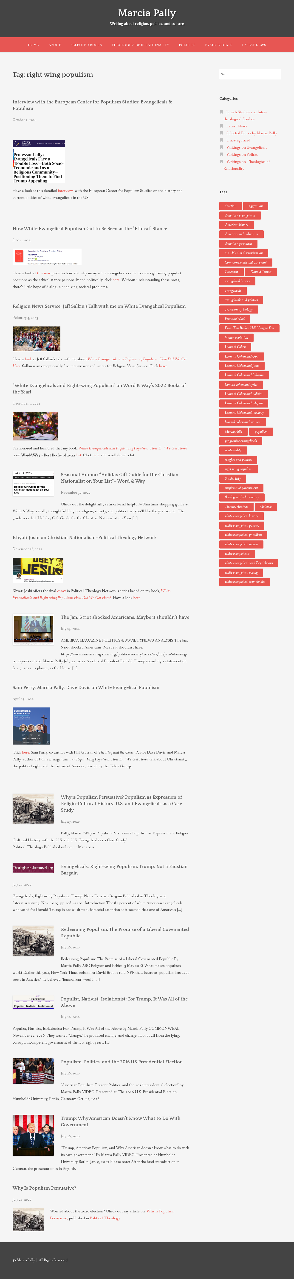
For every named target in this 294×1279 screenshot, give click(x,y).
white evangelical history (241, 516)
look (28, 359)
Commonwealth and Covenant (246, 262)
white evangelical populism (243, 534)
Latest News (254, 45)
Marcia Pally (147, 13)
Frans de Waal (235, 318)
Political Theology (105, 1218)
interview (66, 191)
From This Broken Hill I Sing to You (249, 328)
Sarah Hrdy (233, 478)
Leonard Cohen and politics (243, 394)
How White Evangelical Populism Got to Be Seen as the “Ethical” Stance (90, 228)
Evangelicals (218, 45)
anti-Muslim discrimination (244, 253)
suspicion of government (241, 488)
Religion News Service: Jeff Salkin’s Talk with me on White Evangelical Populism (99, 306)
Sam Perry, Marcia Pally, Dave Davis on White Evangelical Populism (86, 687)
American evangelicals (240, 215)
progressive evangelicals (241, 441)
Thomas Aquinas (236, 506)
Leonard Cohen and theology (244, 412)
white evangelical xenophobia (245, 581)
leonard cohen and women (242, 422)
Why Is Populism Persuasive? (44, 1188)
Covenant (231, 272)
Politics (187, 45)
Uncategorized (238, 140)
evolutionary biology (239, 309)
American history (236, 225)
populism (261, 431)
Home (33, 45)
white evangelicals (237, 553)
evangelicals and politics (241, 300)
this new (44, 273)
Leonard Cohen (235, 347)
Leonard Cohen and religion (244, 403)
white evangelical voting (241, 572)
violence (265, 506)
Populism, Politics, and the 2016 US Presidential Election (122, 1062)
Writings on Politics (242, 154)
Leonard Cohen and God (242, 356)
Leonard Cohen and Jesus (242, 365)
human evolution (236, 337)
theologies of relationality (242, 497)
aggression (256, 206)
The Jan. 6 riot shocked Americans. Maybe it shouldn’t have (125, 617)
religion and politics (238, 459)
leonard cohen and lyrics (241, 384)
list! (79, 455)
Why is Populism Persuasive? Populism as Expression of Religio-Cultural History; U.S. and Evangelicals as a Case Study (121, 804)
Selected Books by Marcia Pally (251, 133)
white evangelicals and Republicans (249, 563)
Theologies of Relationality (140, 45)
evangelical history (237, 281)
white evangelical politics (242, 525)
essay (61, 591)
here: (26, 752)
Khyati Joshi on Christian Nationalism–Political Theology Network (85, 537)
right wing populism (238, 469)
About (55, 45)
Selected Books (86, 45)
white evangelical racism (241, 544)
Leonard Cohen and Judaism (244, 375)
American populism (238, 243)
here (116, 280)
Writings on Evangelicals (246, 147)
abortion (230, 206)
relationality (233, 450)
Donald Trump (261, 272)
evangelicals (233, 290)
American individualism (241, 234)
